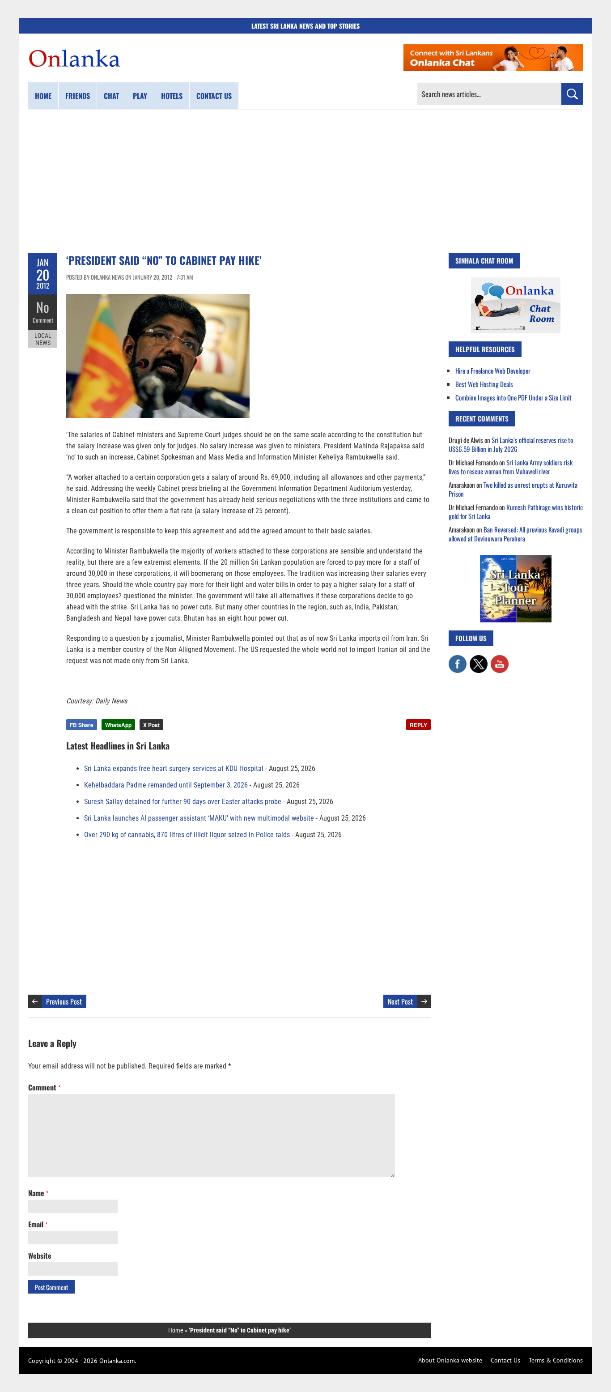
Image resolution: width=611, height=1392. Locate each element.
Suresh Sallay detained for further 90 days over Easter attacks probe (182, 801)
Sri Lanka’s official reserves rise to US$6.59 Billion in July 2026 (511, 444)
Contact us (214, 95)
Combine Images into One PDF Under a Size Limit (513, 397)
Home (43, 95)
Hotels (171, 95)
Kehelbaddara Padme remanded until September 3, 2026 (166, 785)
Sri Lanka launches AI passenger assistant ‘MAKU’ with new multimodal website (199, 818)
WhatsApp (118, 725)
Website (39, 1255)
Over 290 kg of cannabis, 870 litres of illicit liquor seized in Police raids (187, 834)
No (42, 307)
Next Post (400, 1001)
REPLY (418, 725)
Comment (43, 319)
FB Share (81, 725)
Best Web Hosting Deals (484, 384)
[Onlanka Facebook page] (458, 659)
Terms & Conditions (556, 1360)
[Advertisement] (305, 181)
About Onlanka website (450, 1360)
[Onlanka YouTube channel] (500, 659)
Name (38, 1193)
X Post (151, 725)
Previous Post (64, 1001)
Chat (111, 95)
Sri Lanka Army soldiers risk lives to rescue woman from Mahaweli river (511, 466)
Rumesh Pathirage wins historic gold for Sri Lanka (516, 511)
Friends (77, 95)
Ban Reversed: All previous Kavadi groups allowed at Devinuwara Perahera (515, 533)
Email (37, 1224)
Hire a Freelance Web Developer (492, 370)
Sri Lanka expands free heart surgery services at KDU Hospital (173, 768)
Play (140, 95)
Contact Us (505, 1360)
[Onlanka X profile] (479, 659)
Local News (42, 339)
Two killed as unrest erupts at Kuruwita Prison (513, 489)
